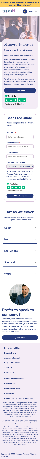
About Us (8, 368)
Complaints (9, 393)
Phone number (13, 143)
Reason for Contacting (16, 162)
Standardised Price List (14, 379)
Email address (12, 152)
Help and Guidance (12, 363)
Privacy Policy (13, 174)
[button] (33, 11)
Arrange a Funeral (12, 358)
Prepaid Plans (10, 353)
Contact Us (9, 373)
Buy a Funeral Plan (12, 348)
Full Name (11, 133)
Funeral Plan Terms (12, 388)
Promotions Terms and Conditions (18, 398)
